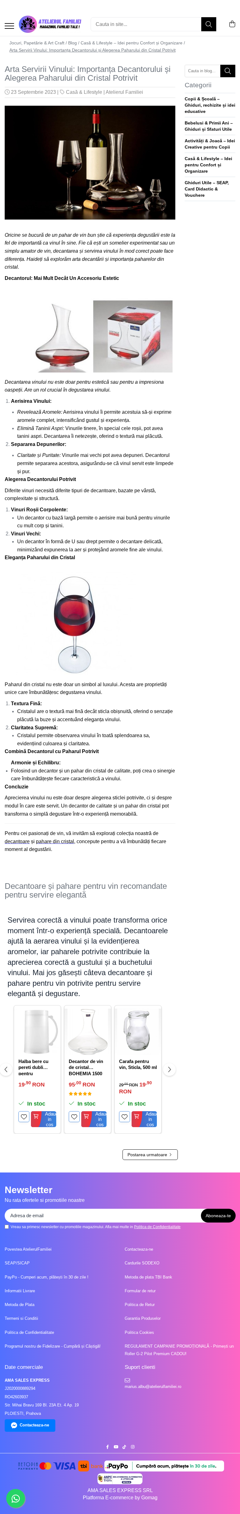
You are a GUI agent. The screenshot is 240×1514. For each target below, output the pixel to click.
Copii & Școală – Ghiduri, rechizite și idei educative (210, 105)
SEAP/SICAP (17, 1263)
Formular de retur (140, 1291)
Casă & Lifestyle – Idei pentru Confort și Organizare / (133, 42)
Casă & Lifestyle (84, 92)
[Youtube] (115, 1447)
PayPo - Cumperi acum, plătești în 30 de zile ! (46, 1277)
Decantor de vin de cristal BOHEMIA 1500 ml (86, 1067)
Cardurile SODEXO (142, 1263)
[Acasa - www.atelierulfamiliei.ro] (50, 24)
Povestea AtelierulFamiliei (28, 1249)
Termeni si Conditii (21, 1318)
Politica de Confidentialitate (157, 1227)
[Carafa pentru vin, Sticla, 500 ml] (138, 1032)
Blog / (73, 42)
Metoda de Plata (19, 1304)
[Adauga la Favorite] (23, 1116)
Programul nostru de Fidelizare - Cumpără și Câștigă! (53, 1346)
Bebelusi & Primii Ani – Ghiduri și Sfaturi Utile (209, 126)
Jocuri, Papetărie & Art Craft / (38, 42)
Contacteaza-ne (139, 1249)
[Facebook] (107, 1447)
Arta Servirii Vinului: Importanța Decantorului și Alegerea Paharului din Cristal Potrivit (92, 50)
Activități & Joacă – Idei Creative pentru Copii (210, 143)
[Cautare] (208, 24)
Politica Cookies (139, 1332)
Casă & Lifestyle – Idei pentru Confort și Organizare (208, 165)
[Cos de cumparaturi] (232, 24)
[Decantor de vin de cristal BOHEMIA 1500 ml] (87, 1032)
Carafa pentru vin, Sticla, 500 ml (138, 1064)
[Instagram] (132, 1447)
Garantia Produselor (143, 1318)
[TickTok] (124, 1447)
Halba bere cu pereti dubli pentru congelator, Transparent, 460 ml (36, 1067)
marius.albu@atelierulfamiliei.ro (152, 1386)
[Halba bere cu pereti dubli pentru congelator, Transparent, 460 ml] (37, 1032)
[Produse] (9, 26)
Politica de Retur (140, 1304)
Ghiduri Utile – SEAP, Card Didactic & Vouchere (207, 189)
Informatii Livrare (20, 1291)
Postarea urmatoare (148, 1154)
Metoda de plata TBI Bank (148, 1277)
